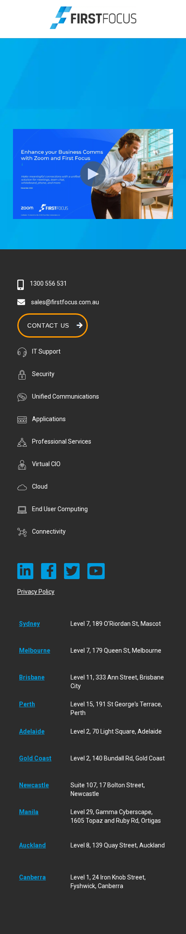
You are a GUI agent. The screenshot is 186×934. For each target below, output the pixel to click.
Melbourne (34, 650)
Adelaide (32, 731)
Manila (28, 811)
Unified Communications (65, 396)
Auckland (32, 845)
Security (43, 373)
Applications (49, 418)
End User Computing (60, 509)
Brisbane (32, 677)
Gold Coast (35, 758)
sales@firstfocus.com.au (65, 302)
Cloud (40, 486)
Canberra (32, 877)
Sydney (29, 623)
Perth (27, 704)
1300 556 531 (48, 283)
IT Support (46, 351)
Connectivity (49, 531)
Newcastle (34, 785)
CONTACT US (48, 325)
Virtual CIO (46, 464)
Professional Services (61, 441)
